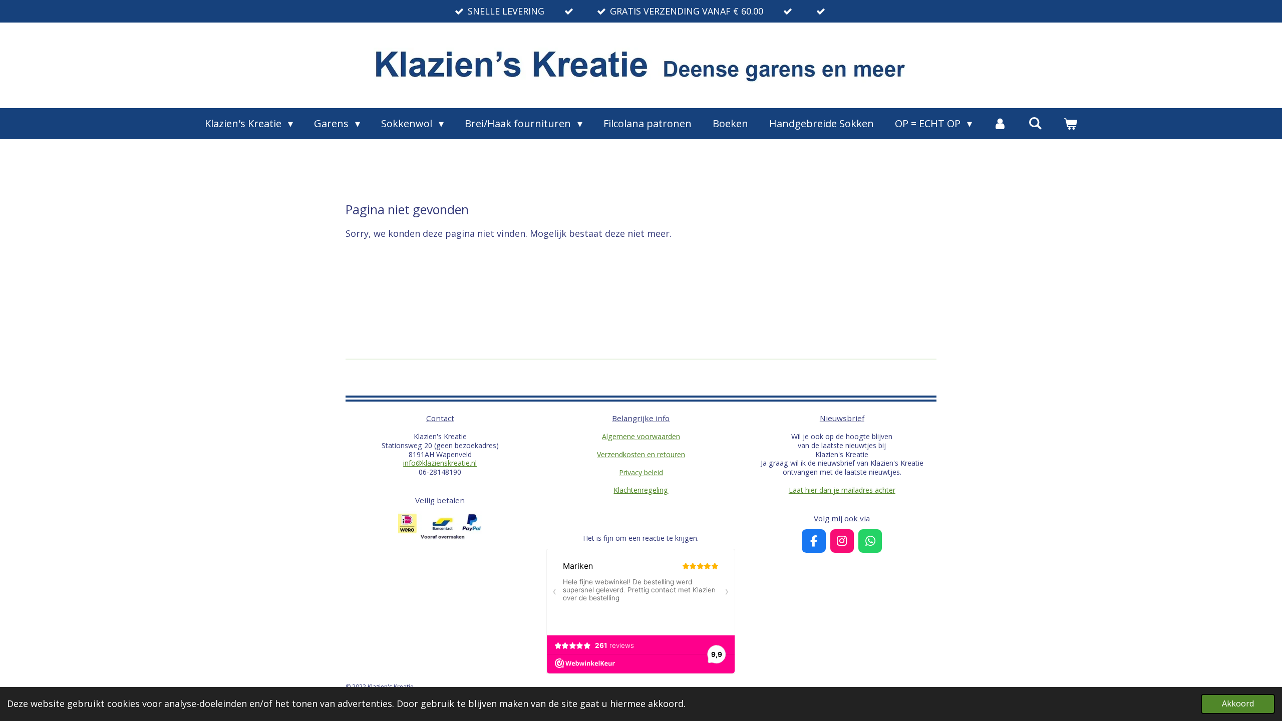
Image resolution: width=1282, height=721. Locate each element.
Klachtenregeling (640, 490)
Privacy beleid (641, 472)
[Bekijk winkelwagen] (1070, 123)
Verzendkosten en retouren (641, 454)
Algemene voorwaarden (641, 436)
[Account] (1000, 123)
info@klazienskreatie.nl (440, 463)
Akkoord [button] (1238, 703)
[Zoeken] (1035, 123)
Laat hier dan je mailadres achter (842, 490)
